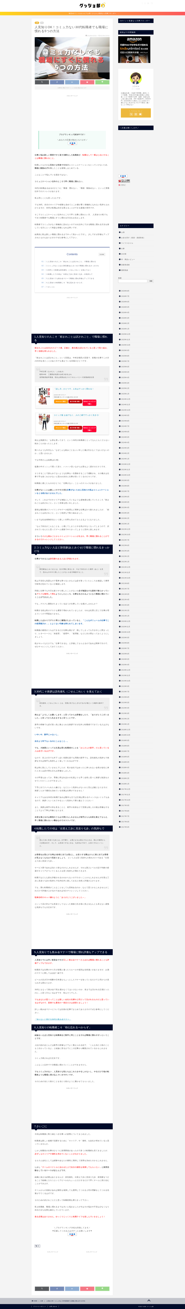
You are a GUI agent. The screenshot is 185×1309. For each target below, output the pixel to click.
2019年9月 (125, 686)
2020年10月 (125, 632)
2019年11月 (125, 675)
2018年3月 (125, 773)
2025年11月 (125, 339)
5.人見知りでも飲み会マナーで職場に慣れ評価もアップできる (70, 278)
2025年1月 (125, 394)
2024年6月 (125, 432)
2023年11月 (125, 469)
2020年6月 (125, 654)
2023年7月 (125, 491)
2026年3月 (125, 318)
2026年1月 (125, 329)
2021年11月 (125, 572)
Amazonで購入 (61, 401)
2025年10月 (125, 345)
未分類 (123, 254)
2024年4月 (125, 442)
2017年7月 (125, 816)
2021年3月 (125, 605)
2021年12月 (125, 567)
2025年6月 (125, 367)
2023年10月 (125, 475)
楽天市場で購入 (75, 401)
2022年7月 (125, 540)
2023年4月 (125, 507)
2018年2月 (125, 778)
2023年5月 (125, 502)
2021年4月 (125, 599)
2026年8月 (125, 291)
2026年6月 (125, 302)
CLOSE (102, 254)
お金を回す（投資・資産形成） (133, 238)
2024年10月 (125, 410)
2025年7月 (125, 361)
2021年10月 (125, 578)
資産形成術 (125, 265)
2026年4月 (125, 312)
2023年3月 (125, 513)
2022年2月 (125, 556)
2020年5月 (125, 659)
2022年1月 (125, 562)
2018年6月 (125, 757)
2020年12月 (125, 621)
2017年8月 (125, 811)
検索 (120, 278)
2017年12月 (125, 789)
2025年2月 (125, 388)
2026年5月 (125, 307)
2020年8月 (125, 643)
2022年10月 (125, 534)
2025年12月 (125, 334)
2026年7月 (125, 296)
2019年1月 (125, 724)
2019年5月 (125, 702)
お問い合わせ (53, 1306)
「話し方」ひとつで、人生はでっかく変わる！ (74, 389)
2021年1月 (125, 616)
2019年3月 (125, 713)
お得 (123, 232)
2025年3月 (125, 383)
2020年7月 (125, 648)
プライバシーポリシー (39, 1306)
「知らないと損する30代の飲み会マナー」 (53, 1019)
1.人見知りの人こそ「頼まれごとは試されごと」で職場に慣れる (71, 261)
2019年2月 (125, 719)
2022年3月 (125, 551)
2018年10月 (125, 735)
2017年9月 (125, 805)
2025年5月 (125, 372)
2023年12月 (125, 464)
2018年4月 (125, 767)
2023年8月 (125, 486)
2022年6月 (125, 545)
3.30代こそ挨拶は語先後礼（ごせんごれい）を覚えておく (68, 270)
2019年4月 (125, 708)
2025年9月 (125, 350)
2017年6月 (125, 822)
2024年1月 (125, 459)
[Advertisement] (72, 113)
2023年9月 (125, 480)
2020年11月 (125, 627)
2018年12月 (125, 730)
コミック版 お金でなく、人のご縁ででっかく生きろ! (76, 415)
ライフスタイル (127, 243)
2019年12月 (125, 670)
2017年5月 (125, 827)
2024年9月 (125, 415)
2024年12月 (125, 399)
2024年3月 (125, 448)
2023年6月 (125, 497)
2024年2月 (125, 453)
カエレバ (63, 394)
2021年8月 (125, 583)
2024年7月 (125, 426)
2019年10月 (125, 681)
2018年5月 (125, 762)
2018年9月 (125, 740)
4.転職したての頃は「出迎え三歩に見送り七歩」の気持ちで (69, 274)
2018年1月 (125, 784)
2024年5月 (125, 437)
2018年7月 (125, 751)
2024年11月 (125, 404)
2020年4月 (125, 665)
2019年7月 (125, 692)
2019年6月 (125, 697)
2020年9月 (125, 637)
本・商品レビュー (128, 259)
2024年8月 (125, 421)
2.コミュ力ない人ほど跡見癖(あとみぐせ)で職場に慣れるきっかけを (72, 266)
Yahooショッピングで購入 (89, 403)
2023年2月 (125, 518)
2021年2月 (125, 610)
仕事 (37, 22)
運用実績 (124, 270)
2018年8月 (125, 746)
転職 (38, 1246)
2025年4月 (125, 377)
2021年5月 (125, 594)
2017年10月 (125, 800)
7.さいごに (50, 287)
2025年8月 (125, 356)
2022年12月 (125, 529)
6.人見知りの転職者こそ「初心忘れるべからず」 (65, 283)
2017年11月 (125, 795)
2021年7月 (125, 589)
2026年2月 (125, 323)
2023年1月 (125, 524)
